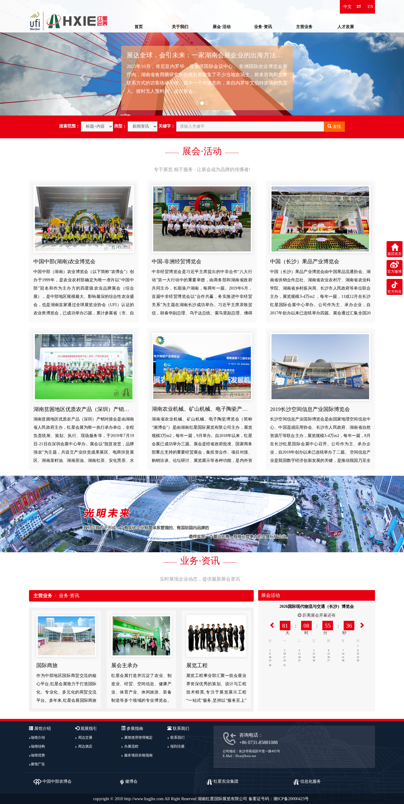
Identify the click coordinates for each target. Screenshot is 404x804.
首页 (139, 27)
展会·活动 (222, 27)
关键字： (167, 126)
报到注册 (177, 746)
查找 (336, 126)
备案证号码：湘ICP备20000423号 (278, 799)
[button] (30, 58)
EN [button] (370, 6)
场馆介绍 (38, 737)
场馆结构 (38, 746)
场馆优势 (38, 755)
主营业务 (304, 27)
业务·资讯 (263, 27)
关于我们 (180, 27)
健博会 (131, 781)
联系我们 (177, 737)
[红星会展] (69, 21)
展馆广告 (38, 764)
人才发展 (345, 27)
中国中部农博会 (56, 781)
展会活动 (270, 595)
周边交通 (85, 737)
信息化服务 (310, 781)
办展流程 (131, 746)
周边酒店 (85, 746)
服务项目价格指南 (138, 755)
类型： (120, 126)
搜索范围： (69, 126)
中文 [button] (347, 6)
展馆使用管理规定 (138, 737)
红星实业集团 (225, 781)
